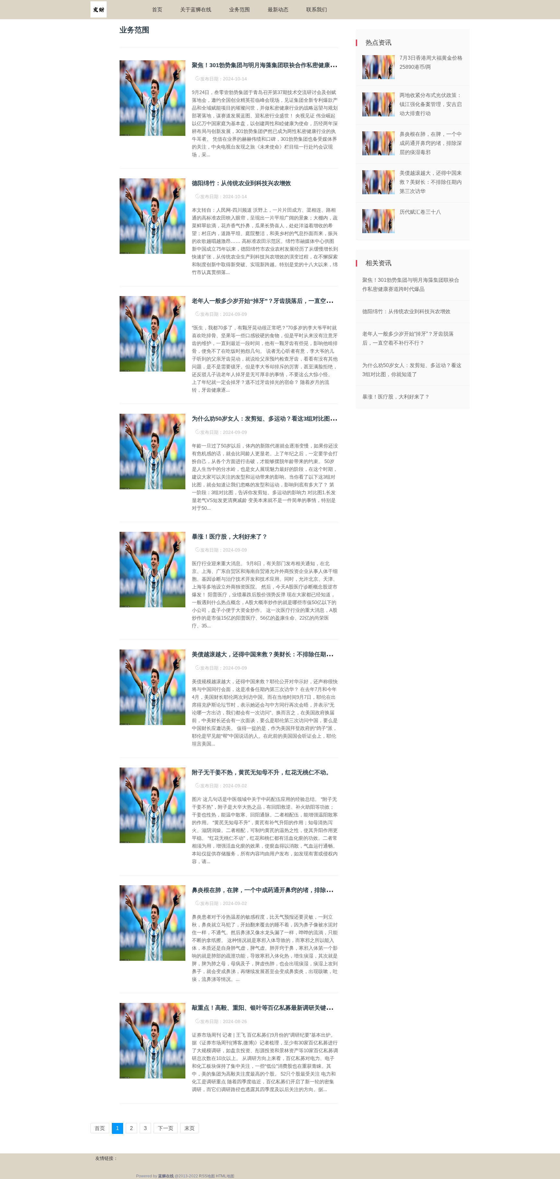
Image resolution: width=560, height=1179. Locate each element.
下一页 (165, 1128)
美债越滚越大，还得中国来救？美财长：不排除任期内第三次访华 (276, 654)
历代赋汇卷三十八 (420, 212)
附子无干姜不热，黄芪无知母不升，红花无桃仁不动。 (262, 772)
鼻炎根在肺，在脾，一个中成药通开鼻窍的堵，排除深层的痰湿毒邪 (279, 890)
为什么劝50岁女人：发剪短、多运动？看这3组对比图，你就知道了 (278, 418)
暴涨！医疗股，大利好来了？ (230, 536)
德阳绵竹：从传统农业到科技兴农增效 (241, 183)
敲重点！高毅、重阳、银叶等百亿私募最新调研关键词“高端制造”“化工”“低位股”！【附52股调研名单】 (326, 1008)
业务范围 (239, 9)
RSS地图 (207, 1176)
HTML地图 (225, 1176)
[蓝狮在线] (98, 9)
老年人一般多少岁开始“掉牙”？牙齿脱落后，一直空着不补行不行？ (279, 301)
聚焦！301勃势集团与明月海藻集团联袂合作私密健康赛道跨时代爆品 (281, 65)
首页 (157, 9)
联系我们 (316, 9)
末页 (189, 1128)
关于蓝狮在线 (195, 9)
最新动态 (278, 9)
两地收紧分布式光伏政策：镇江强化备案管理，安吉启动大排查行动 (431, 104)
